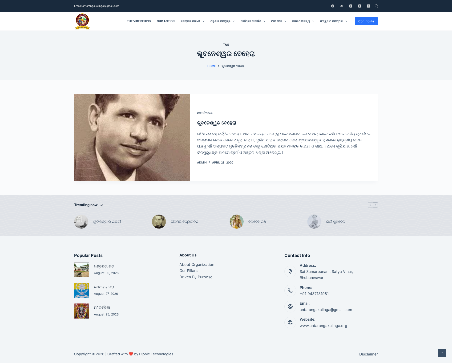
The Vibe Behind (139, 21)
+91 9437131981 (314, 293)
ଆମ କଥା (276, 21)
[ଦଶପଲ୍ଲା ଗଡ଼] (81, 290)
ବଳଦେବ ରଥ (257, 221)
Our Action (166, 21)
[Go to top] (442, 353)
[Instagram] (350, 6)
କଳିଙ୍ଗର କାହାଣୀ (190, 21)
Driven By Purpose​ (195, 277)
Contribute (366, 21)
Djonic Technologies (156, 354)
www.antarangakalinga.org (323, 325)
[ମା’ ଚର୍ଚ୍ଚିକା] (81, 311)
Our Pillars (188, 270)
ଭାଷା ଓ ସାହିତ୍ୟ (301, 21)
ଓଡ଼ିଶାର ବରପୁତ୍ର (220, 21)
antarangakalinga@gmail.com (326, 309)
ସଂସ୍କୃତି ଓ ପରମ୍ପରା (331, 21)
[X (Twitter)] (368, 6)
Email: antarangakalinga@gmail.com (96, 6)
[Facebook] (332, 6)
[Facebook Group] (341, 6)
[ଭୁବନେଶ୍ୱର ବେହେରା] (132, 137)
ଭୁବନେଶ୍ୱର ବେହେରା (216, 123)
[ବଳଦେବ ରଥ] (237, 222)
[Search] (376, 6)
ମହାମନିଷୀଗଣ (205, 113)
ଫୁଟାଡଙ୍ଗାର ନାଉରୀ (107, 221)
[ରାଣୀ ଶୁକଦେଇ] (314, 222)
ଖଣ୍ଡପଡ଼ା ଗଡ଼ (104, 266)
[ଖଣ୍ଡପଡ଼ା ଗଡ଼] (81, 269)
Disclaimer (368, 354)
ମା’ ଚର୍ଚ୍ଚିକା (102, 307)
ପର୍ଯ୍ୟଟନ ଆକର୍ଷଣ (251, 21)
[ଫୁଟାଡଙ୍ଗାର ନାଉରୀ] (81, 222)
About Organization (196, 264)
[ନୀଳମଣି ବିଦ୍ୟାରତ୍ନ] (159, 222)
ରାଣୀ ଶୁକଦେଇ (336, 221)
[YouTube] (359, 6)
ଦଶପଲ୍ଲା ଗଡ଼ (104, 287)
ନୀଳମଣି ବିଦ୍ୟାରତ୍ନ (184, 221)
